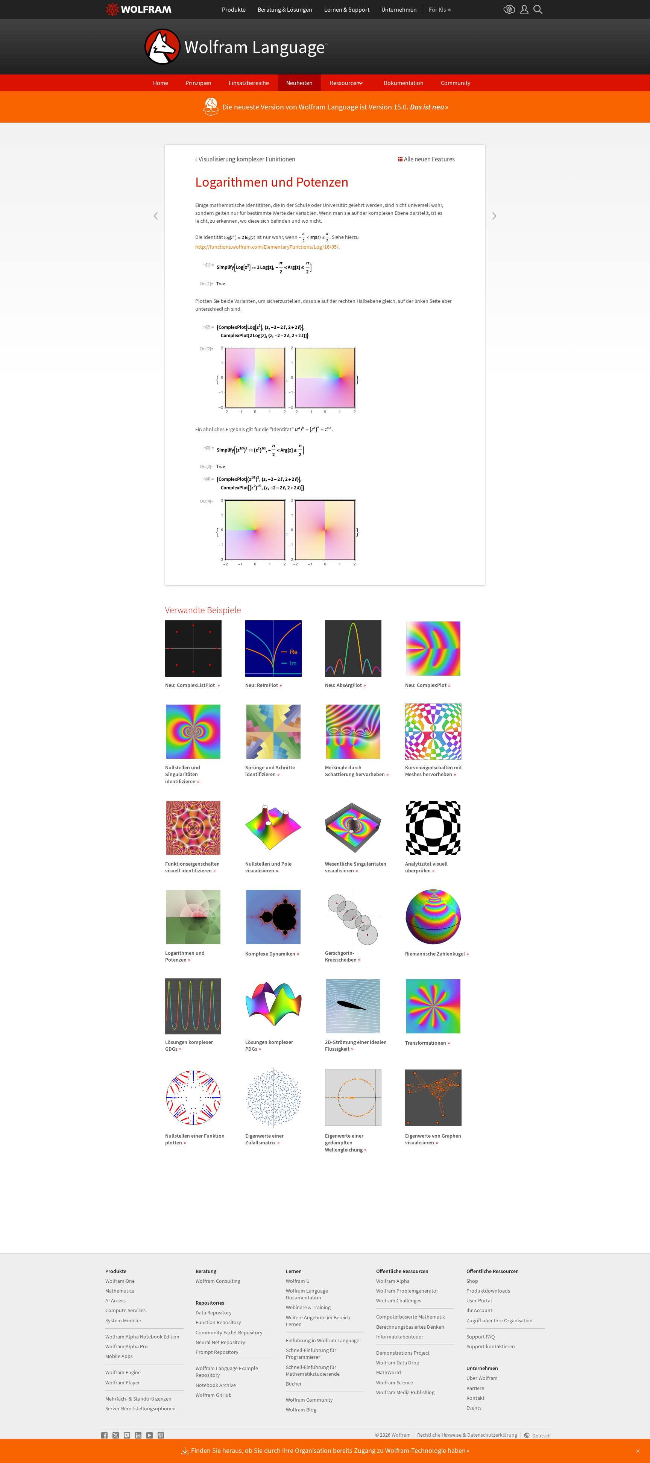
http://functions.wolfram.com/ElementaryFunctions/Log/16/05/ (267, 246)
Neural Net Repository (220, 1342)
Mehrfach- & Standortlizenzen (138, 1398)
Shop (472, 1281)
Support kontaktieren (490, 1346)
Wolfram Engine (123, 1372)
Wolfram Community (309, 1399)
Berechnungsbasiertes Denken (410, 1326)
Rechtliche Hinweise (439, 1434)
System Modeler (123, 1320)
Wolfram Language (256, 46)
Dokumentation (404, 83)
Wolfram (401, 1434)
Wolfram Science (394, 1382)
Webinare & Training (308, 1307)
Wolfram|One (120, 1281)
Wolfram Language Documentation (307, 1294)
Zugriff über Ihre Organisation (499, 1320)
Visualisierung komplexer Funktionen (247, 159)
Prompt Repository (217, 1352)
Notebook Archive (216, 1385)
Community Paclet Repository (229, 1332)
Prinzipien (198, 83)
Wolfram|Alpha (393, 1281)
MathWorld (388, 1372)
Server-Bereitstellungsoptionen (140, 1408)
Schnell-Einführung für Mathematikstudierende (313, 1370)
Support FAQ (480, 1336)
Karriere (475, 1388)
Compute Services (125, 1310)
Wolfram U (298, 1281)
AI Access (115, 1300)
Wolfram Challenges (398, 1300)
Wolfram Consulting (218, 1281)
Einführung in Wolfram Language (322, 1340)
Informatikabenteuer (399, 1336)
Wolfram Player (122, 1382)
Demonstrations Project (403, 1352)
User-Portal (479, 1300)
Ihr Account (479, 1310)
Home (160, 83)
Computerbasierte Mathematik (410, 1316)
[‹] (156, 170)
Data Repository (214, 1312)
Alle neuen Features (429, 159)
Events (473, 1407)
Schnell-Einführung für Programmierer (311, 1353)
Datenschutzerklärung (492, 1434)
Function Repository (218, 1322)
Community (455, 83)
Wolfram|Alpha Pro (126, 1346)
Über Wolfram (482, 1378)
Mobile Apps (119, 1356)
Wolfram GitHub (214, 1395)
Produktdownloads (488, 1290)
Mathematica (119, 1290)
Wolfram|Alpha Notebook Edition (142, 1336)
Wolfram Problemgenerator (407, 1290)
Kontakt (475, 1398)
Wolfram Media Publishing (405, 1392)
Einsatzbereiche (249, 83)
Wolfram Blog (301, 1409)
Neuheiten (299, 83)
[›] (494, 170)
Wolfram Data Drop (397, 1362)
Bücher (294, 1383)
